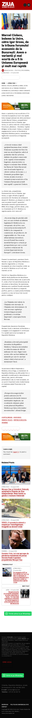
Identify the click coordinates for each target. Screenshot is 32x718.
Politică (17, 70)
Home (3, 83)
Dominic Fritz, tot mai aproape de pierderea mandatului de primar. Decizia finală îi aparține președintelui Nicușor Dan (15, 556)
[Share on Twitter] (6, 77)
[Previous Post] (7, 572)
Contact (4, 707)
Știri (22, 70)
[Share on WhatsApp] (9, 77)
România (26, 70)
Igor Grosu (17, 417)
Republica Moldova (20, 420)
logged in (16, 452)
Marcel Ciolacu (7, 420)
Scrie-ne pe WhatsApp (14, 675)
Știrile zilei (5, 73)
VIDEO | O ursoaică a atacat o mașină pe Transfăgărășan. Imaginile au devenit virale (14, 524)
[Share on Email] (15, 77)
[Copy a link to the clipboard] (17, 77)
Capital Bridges (7, 417)
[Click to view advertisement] (16, 106)
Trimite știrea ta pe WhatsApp (19, 613)
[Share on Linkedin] (12, 77)
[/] (25, 5)
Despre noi (5, 704)
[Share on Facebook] (4, 77)
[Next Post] (24, 593)
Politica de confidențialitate (19, 704)
